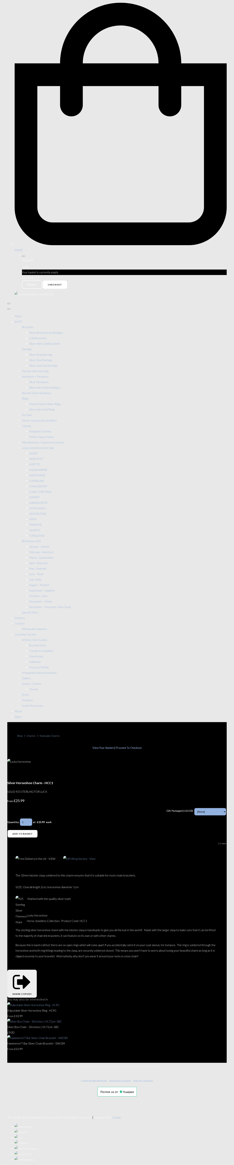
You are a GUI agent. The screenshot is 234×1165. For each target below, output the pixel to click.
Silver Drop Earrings (41, 354)
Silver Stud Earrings (40, 360)
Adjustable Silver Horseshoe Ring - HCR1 (31, 1010)
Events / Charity (31, 683)
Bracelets (28, 327)
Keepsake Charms (40, 431)
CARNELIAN (36, 480)
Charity (33, 689)
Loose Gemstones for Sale (38, 447)
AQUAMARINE (38, 469)
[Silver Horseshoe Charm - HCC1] (26, 772)
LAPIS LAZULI (37, 508)
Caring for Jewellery (41, 650)
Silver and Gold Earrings (43, 365)
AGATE (33, 453)
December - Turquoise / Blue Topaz (50, 607)
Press (25, 694)
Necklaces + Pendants (35, 376)
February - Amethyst (41, 552)
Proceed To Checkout (129, 747)
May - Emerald (37, 568)
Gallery (26, 678)
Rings (25, 398)
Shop (19, 735)
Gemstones (36, 656)
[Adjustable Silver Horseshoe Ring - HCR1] (33, 1005)
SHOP (18, 321)
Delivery (20, 618)
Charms (26, 426)
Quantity (12, 822)
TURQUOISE (37, 535)
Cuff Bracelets (38, 338)
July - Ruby (35, 579)
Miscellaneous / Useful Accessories (43, 442)
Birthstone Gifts (31, 541)
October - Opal (38, 596)
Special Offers (30, 612)
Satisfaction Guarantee (120, 1080)
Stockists (27, 700)
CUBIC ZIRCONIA (40, 491)
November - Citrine (40, 601)
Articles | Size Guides (34, 639)
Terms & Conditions (143, 1080)
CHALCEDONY (38, 486)
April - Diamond (38, 563)
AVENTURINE (37, 475)
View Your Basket (103, 747)
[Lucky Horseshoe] (12, 772)
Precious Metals (39, 667)
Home (18, 316)
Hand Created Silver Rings (45, 404)
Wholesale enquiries (34, 629)
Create (116, 1117)
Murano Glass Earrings (35, 371)
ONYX (33, 519)
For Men (27, 415)
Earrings (27, 349)
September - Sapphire (42, 590)
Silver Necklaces (39, 382)
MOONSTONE (37, 513)
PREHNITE (35, 524)
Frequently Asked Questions (39, 672)
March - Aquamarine (41, 557)
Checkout (55, 284)
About (18, 711)
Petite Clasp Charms (41, 436)
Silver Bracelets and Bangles (46, 332)
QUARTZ (34, 530)
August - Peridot (39, 585)
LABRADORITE (38, 502)
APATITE (34, 464)
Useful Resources (32, 705)
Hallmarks (35, 661)
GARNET (34, 497)
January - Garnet (39, 546)
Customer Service (25, 634)
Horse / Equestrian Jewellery (39, 420)
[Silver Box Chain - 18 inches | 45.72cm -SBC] (34, 1021)
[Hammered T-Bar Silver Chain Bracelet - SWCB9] (37, 1038)
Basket (32, 284)
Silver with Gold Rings (42, 409)
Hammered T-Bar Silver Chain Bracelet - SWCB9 (36, 1043)
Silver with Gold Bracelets (44, 343)
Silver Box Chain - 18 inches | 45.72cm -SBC (33, 1027)
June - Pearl (36, 574)
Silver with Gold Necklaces (45, 387)
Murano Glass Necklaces (36, 393)
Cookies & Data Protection (94, 1080)
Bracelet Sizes (37, 645)
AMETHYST (36, 458)
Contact (20, 623)
